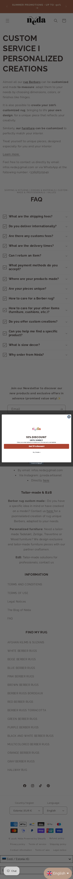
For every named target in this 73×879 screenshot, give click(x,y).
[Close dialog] (69, 416)
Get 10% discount (36, 446)
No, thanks (36, 452)
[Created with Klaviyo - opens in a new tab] (36, 463)
